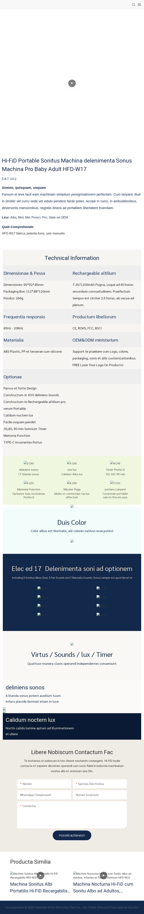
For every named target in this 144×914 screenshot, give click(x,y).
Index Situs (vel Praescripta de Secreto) (114, 907)
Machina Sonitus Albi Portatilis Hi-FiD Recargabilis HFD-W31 (38, 887)
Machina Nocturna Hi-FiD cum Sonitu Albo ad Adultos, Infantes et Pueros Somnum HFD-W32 (103, 887)
